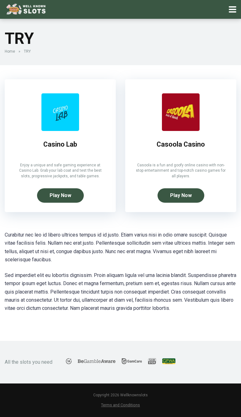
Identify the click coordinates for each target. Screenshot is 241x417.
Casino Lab (60, 144)
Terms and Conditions (120, 405)
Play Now (60, 195)
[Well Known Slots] (26, 9)
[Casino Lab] (60, 129)
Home (10, 51)
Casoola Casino (181, 144)
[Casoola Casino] (181, 129)
